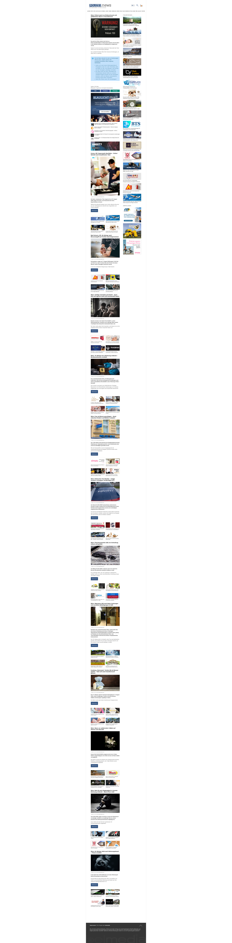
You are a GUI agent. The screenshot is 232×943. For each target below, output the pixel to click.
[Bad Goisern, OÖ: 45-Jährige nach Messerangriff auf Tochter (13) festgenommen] (105, 248)
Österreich (103, 11)
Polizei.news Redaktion (100, 259)
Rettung (131, 11)
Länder (107, 11)
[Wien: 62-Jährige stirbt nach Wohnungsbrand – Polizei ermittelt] (105, 863)
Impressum (93, 925)
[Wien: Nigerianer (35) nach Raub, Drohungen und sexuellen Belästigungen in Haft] (105, 616)
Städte (92, 11)
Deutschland (98, 11)
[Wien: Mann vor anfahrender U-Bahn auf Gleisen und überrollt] (105, 740)
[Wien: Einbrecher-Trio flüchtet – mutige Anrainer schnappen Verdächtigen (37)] (105, 491)
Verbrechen (114, 11)
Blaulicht (139, 11)
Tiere (136, 11)
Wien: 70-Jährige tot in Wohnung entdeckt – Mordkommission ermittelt (104, 356)
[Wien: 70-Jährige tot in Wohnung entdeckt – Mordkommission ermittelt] (105, 367)
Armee (134, 11)
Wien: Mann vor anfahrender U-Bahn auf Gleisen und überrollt (103, 728)
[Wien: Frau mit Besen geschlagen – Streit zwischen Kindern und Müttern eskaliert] (105, 429)
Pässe (121, 11)
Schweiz (88, 11)
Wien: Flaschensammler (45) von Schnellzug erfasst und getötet (104, 543)
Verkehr (117, 11)
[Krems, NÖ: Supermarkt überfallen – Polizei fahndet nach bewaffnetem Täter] (105, 176)
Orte (94, 11)
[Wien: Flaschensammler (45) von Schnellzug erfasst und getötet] (105, 555)
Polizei (123, 11)
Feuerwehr (127, 11)
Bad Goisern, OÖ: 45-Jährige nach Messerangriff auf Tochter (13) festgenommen (105, 236)
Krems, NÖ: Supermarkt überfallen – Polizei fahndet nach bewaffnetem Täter (104, 154)
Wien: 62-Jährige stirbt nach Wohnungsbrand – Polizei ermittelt (105, 852)
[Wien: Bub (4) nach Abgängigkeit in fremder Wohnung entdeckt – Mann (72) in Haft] (105, 803)
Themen (110, 11)
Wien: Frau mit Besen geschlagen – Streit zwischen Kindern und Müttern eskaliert (103, 417)
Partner (143, 11)
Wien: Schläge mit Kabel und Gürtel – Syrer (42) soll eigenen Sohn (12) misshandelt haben (105, 295)
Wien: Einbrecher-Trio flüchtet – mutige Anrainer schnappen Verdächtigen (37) (103, 479)
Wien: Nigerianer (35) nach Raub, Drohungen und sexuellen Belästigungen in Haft (104, 604)
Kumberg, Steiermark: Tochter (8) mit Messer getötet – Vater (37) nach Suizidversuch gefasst (104, 672)
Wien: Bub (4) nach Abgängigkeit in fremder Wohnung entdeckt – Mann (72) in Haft (104, 791)
